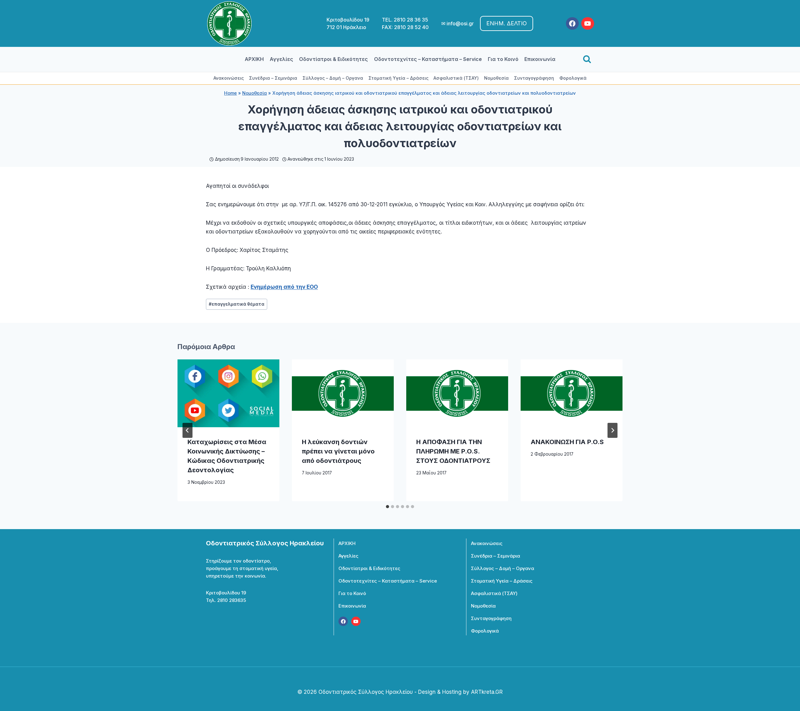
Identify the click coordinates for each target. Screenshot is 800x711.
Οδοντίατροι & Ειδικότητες (333, 59)
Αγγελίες (281, 59)
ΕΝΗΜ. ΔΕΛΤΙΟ (506, 23)
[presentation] (228, 393)
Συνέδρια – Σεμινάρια (273, 78)
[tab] (387, 506)
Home (230, 93)
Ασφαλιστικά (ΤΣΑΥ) (456, 78)
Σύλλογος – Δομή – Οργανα (332, 78)
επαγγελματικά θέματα (236, 304)
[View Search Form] (587, 60)
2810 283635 (231, 600)
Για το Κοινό (503, 59)
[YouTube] (587, 23)
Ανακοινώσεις (228, 78)
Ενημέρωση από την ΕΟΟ (284, 287)
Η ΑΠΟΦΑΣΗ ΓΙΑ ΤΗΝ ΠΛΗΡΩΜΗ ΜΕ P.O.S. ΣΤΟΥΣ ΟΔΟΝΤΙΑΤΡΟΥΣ (453, 451)
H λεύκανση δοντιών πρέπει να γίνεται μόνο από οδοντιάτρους (338, 451)
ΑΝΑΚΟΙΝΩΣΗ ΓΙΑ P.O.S (567, 442)
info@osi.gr (460, 23)
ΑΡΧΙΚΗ (254, 59)
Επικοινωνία (539, 59)
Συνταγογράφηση (534, 78)
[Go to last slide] (187, 430)
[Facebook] (572, 23)
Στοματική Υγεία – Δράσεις (398, 78)
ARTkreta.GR (487, 692)
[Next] (613, 430)
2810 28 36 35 (411, 20)
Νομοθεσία (496, 78)
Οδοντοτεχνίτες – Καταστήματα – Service (428, 59)
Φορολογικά (573, 78)
